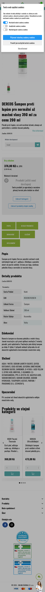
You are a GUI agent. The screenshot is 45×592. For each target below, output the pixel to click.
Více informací (22, 48)
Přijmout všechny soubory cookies (22, 37)
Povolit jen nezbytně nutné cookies (22, 43)
